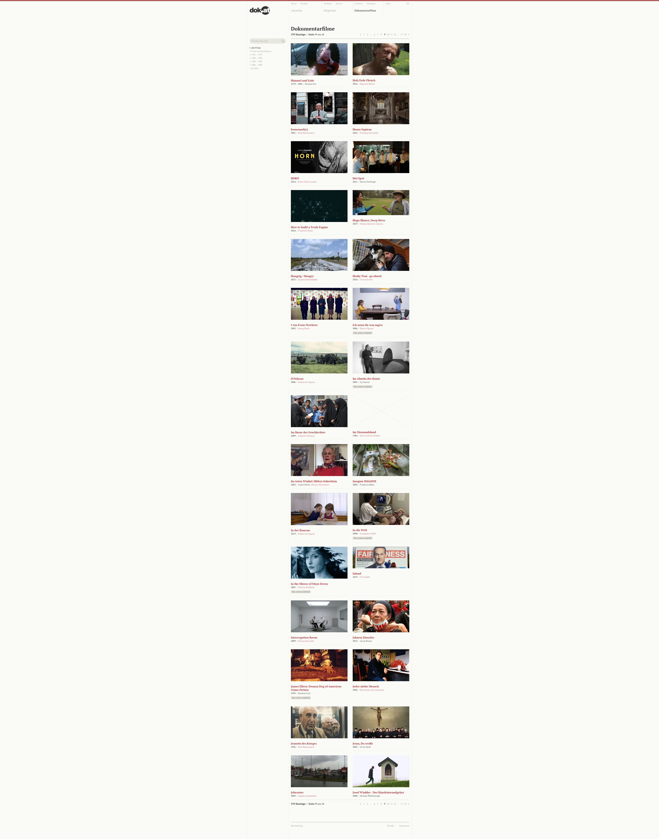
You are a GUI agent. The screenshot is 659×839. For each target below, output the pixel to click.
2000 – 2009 (256, 65)
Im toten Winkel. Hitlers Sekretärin (314, 481)
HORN (295, 178)
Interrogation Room (304, 637)
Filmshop (371, 3)
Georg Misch (304, 328)
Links (387, 3)
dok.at (294, 3)
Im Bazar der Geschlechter (308, 432)
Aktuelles (296, 10)
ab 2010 (254, 68)
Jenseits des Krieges (304, 743)
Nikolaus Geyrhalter (369, 133)
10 (388, 34)
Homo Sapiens (362, 129)
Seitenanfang (297, 825)
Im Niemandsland (364, 432)
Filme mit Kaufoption (261, 51)
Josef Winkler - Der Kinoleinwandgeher (378, 792)
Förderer (358, 3)
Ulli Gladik (365, 577)
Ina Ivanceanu (377, 690)
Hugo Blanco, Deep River (369, 220)
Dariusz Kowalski (306, 641)
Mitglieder (329, 10)
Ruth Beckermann (306, 133)
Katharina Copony (306, 382)
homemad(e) (299, 129)
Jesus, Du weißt (363, 743)
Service (339, 3)
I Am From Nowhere (304, 325)
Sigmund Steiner (367, 84)
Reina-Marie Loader (307, 181)
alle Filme (256, 47)
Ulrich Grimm (366, 279)
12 (395, 34)
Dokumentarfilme (365, 10)
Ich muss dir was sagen (368, 325)
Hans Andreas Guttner (370, 435)
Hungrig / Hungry (302, 276)
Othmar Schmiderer (320, 484)
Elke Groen (365, 690)
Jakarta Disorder (363, 637)
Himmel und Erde (302, 80)
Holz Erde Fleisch (364, 80)
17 (402, 34)
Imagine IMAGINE (364, 481)
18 (405, 34)
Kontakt (304, 3)
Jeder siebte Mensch (366, 686)
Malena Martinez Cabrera (371, 223)
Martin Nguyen (367, 328)
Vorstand (327, 3)
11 (391, 34)
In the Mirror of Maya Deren (309, 584)
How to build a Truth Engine (309, 227)
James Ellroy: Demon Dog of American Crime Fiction (316, 688)
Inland (357, 573)
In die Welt (360, 530)
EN (408, 3)
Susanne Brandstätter (307, 279)
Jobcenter (297, 792)
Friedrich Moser (305, 230)
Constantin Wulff (367, 533)
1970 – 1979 (256, 54)
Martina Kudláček (306, 587)
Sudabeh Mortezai (306, 436)
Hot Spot (358, 178)
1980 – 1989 (256, 58)
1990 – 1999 (256, 61)
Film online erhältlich (363, 333)
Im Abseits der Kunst (366, 378)
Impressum (404, 825)
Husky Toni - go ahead (367, 276)
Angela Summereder (307, 796)
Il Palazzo (297, 378)
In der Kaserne (300, 530)
